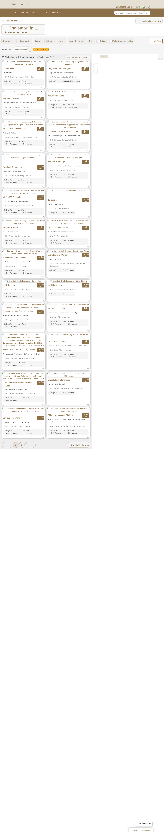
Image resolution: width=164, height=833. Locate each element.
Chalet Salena (9, 68)
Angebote (36, 13)
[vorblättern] (39, 63)
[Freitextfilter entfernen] (143, 12)
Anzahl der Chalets (76, 41)
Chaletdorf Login (123, 7)
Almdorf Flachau (10, 227)
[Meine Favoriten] (64, 13)
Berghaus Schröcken (12, 167)
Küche (103, 41)
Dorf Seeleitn (9, 285)
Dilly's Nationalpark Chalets (60, 415)
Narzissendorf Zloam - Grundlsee (63, 131)
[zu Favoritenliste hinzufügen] (5, 63)
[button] (7, 445)
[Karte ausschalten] (160, 57)
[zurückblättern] (8, 63)
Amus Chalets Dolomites (14, 128)
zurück (105, 56)
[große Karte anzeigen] (95, 66)
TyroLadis (52, 200)
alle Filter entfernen (42, 49)
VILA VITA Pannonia (12, 197)
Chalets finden (21, 13)
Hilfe (137, 7)
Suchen (148, 13)
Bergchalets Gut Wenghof (59, 68)
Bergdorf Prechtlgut (56, 161)
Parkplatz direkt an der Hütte (123, 41)
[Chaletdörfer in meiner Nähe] (96, 71)
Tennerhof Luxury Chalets (14, 257)
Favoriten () (142, 830)
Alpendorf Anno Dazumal (59, 227)
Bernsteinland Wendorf (58, 255)
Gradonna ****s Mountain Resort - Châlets (18, 384)
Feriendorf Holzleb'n (12, 98)
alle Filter (157, 41)
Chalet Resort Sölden (57, 341)
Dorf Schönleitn (55, 285)
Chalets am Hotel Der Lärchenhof (18, 311)
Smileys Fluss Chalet (12, 418)
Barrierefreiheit (144, 823)
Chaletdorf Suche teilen (79, 445)
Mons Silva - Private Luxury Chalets (19, 349)
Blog (45, 13)
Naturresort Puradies (57, 96)
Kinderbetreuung (20, 49)
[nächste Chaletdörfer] (30, 445)
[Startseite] (3, 21)
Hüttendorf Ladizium (57, 308)
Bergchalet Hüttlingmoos (59, 380)
